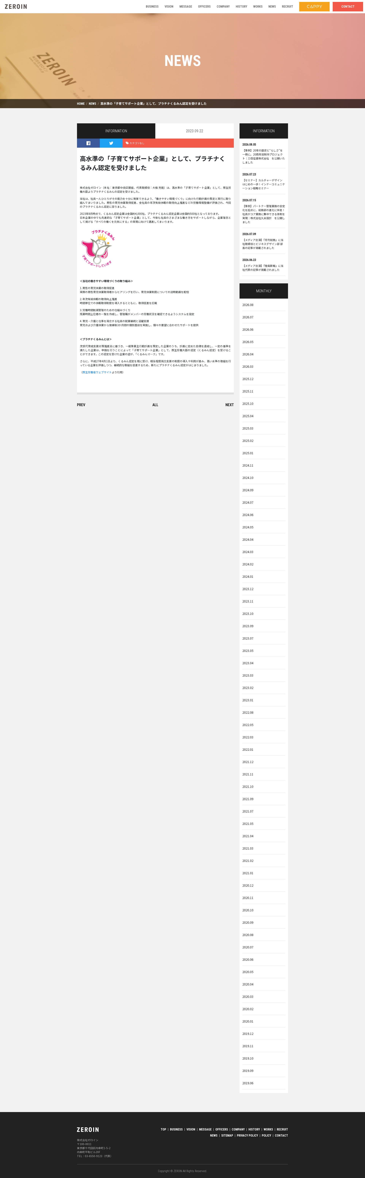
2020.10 (247, 910)
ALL (155, 405)
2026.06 (247, 329)
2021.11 (247, 774)
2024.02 (247, 564)
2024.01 (247, 576)
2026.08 (247, 304)
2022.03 (247, 737)
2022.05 (247, 724)
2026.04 (247, 354)
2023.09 (247, 626)
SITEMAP (227, 1135)
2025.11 (247, 391)
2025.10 (247, 403)
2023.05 (247, 650)
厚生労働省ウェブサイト (97, 372)
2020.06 (247, 959)
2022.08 (247, 712)
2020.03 (247, 996)
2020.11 (247, 897)
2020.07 (247, 947)
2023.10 (247, 613)
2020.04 (247, 984)
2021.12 (247, 761)
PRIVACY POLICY (247, 1135)
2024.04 (247, 539)
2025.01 (247, 453)
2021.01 (247, 873)
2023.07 (247, 638)
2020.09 (247, 922)
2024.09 (247, 490)
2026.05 (247, 341)
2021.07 (247, 811)
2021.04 (247, 836)
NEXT (229, 405)
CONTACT (281, 1135)
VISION (190, 1129)
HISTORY (254, 1129)
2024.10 (247, 477)
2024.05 (247, 527)
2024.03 (247, 551)
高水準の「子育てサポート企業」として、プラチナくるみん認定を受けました (153, 103)
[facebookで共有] (88, 143)
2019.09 (247, 1070)
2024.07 (247, 502)
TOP (163, 1129)
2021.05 (247, 823)
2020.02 (247, 1009)
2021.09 (247, 799)
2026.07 (247, 317)
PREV (81, 405)
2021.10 (247, 786)
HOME (81, 103)
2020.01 (247, 1021)
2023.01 (247, 700)
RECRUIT (282, 1129)
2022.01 (247, 749)
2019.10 (247, 1058)
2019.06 (247, 1083)
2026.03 (247, 366)
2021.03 (247, 848)
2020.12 (247, 885)
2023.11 (247, 601)
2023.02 (247, 687)
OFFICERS (221, 1129)
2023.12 (247, 589)
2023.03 (247, 675)
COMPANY (238, 1129)
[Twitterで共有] (111, 143)
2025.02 (247, 440)
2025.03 (247, 428)
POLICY (266, 1135)
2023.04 (247, 663)
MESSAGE (205, 1129)
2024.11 (247, 465)
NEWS (92, 103)
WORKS (268, 1129)
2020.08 (247, 934)
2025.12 (247, 379)
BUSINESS (176, 1129)
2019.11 (247, 1046)
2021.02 (247, 860)
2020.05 (247, 972)
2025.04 (247, 416)
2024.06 (247, 514)
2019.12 (247, 1033)
